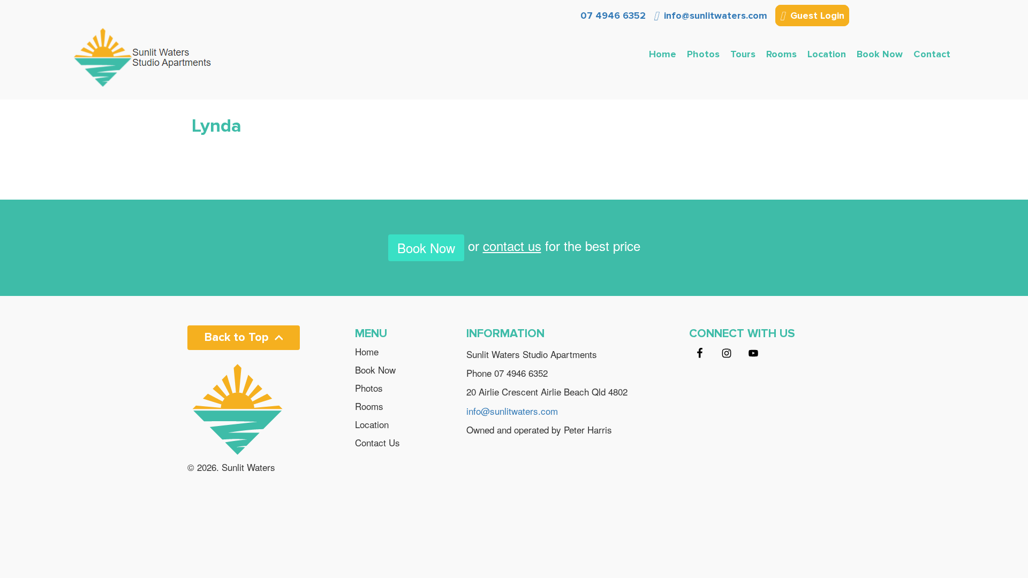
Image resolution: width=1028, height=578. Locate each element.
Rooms (781, 54)
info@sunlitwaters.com (714, 15)
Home (662, 54)
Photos (703, 54)
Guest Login (816, 15)
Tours (742, 54)
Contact (931, 54)
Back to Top (237, 337)
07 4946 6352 (612, 15)
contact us (512, 245)
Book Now (880, 54)
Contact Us (377, 442)
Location (826, 54)
